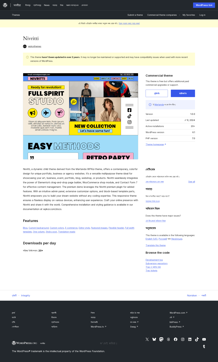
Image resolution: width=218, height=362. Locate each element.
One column (39, 231)
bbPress (175, 322)
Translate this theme (156, 245)
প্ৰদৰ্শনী (53, 312)
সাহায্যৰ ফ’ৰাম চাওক (153, 201)
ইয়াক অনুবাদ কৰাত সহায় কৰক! (129, 23)
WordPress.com (179, 312)
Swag (134, 326)
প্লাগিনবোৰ (55, 322)
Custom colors (57, 228)
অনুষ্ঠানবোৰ (133, 317)
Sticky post (51, 231)
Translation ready (66, 231)
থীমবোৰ (53, 317)
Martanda (159, 104)
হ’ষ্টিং (13, 322)
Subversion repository (157, 263)
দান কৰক (134, 322)
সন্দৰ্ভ (13, 312)
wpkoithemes (34, 46)
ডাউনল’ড (183, 93)
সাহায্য (93, 317)
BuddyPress (177, 326)
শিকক (93, 312)
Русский (163, 239)
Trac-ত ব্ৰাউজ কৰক (153, 267)
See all (191, 181)
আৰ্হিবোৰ (54, 326)
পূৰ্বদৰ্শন (156, 93)
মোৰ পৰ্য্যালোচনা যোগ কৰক (155, 181)
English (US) (151, 239)
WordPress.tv (98, 326)
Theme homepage (155, 144)
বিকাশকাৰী (94, 322)
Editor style (84, 228)
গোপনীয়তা (15, 326)
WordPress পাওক (204, 5)
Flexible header (116, 228)
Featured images (99, 228)
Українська (176, 239)
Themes (16, 15)
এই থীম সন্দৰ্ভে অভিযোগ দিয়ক (156, 220)
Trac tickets (151, 270)
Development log (154, 260)
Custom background (39, 228)
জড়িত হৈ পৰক (135, 312)
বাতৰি (14, 317)
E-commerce (71, 228)
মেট (172, 317)
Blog (25, 228)
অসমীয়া (42, 343)
